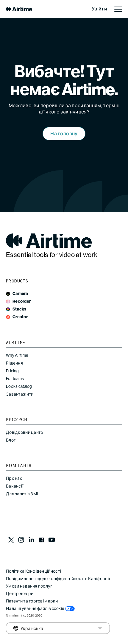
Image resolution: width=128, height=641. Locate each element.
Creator (20, 316)
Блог (10, 440)
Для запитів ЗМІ (22, 493)
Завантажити (19, 394)
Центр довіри (19, 593)
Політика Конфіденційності (33, 571)
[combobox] (23, 628)
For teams (15, 378)
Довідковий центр (24, 432)
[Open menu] (118, 9)
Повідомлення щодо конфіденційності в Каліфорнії (58, 578)
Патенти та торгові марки (32, 601)
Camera (20, 293)
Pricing (12, 370)
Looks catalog (19, 386)
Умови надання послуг (29, 586)
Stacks (19, 309)
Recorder (22, 301)
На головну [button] (63, 133)
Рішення (14, 363)
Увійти (99, 9)
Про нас (14, 478)
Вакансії (14, 486)
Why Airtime (17, 355)
